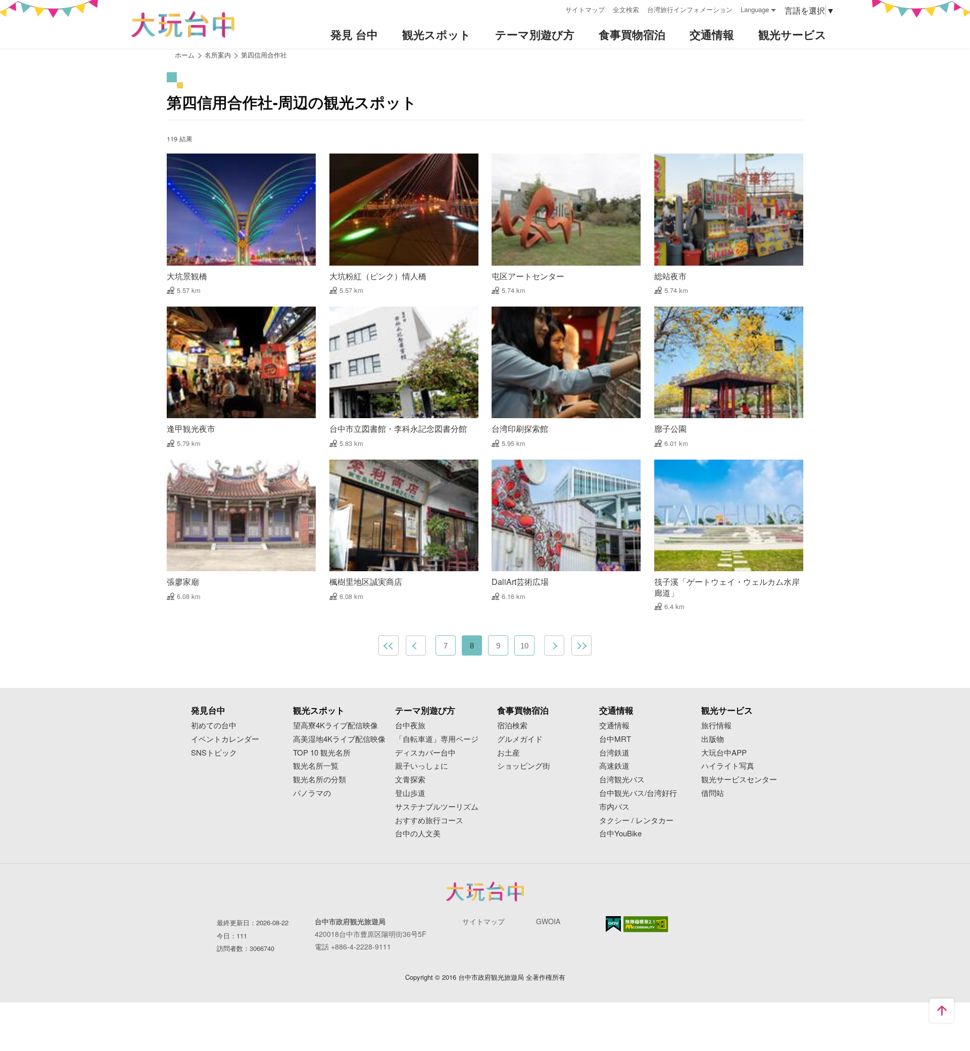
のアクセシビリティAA (645, 924)
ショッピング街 (523, 766)
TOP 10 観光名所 (322, 752)
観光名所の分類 (319, 779)
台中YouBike (620, 833)
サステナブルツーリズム (436, 807)
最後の (581, 645)
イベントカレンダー (225, 739)
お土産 (508, 752)
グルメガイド (520, 739)
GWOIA (548, 921)
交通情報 (614, 725)
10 (524, 645)
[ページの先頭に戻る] (942, 1010)
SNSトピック (214, 752)
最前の (388, 645)
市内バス (614, 807)
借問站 (712, 793)
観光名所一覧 (315, 766)
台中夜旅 (410, 725)
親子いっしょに (421, 766)
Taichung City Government (485, 891)
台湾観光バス (622, 779)
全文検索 (626, 9)
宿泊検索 (512, 725)
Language (755, 9)
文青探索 (410, 779)
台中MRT (615, 739)
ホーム (185, 55)
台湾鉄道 (614, 752)
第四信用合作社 (264, 55)
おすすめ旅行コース (429, 820)
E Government (613, 924)
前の (416, 645)
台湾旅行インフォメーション (690, 9)
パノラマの (312, 793)
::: (554, 8)
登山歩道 (410, 793)
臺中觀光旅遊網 (182, 24)
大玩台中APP (724, 752)
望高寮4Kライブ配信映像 (335, 725)
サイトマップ (585, 9)
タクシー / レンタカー (636, 820)
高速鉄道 (614, 766)
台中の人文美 (418, 833)
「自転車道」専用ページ (436, 739)
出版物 (712, 739)
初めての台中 (213, 725)
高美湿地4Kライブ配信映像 (339, 739)
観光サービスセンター (739, 779)
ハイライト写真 (727, 766)
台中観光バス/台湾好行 (638, 793)
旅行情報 (716, 725)
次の (554, 645)
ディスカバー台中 (425, 752)
